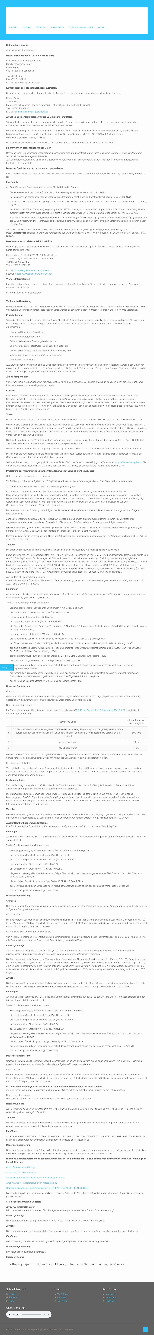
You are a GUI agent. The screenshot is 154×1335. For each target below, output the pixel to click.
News (11, 1301)
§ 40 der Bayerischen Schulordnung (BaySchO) (101, 710)
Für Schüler (62, 1294)
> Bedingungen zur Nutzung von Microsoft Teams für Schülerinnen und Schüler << (67, 1264)
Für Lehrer (62, 1301)
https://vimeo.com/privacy (128, 462)
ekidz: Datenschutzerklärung (20, 1167)
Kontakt (12, 1294)
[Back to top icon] (145, 1329)
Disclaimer (110, 1301)
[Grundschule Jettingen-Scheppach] (52, 14)
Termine (13, 1297)
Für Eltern (61, 1297)
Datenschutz (111, 1297)
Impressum (110, 1294)
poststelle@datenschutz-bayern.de (31, 270)
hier (122, 465)
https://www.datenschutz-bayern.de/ (33, 273)
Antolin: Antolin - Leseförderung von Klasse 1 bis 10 (31, 1183)
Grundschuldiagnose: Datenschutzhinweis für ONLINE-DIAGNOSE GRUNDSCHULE (47, 1188)
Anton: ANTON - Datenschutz (21, 1172)
